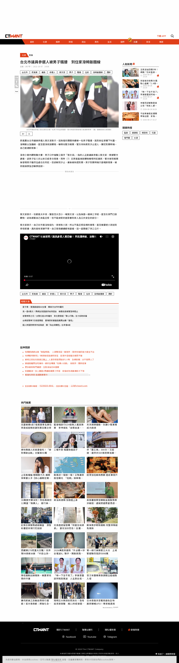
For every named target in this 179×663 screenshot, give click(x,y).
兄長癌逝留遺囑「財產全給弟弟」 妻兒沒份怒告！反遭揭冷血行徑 (69, 526)
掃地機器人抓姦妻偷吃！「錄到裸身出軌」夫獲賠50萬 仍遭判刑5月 (36, 451)
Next (16, 91)
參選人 (52, 72)
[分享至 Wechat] (17, 86)
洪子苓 (28, 66)
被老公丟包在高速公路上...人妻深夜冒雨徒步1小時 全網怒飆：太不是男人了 (59, 359)
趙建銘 (135, 132)
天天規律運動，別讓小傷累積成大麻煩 (102, 426)
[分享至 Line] (17, 78)
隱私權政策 (56, 659)
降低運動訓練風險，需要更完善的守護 (36, 577)
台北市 (25, 72)
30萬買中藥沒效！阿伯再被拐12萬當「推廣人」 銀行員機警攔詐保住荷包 (36, 501)
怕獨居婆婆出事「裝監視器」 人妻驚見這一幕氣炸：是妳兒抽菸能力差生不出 (59, 351)
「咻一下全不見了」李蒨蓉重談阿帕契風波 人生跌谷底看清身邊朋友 (69, 577)
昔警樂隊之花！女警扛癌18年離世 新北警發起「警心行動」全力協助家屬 (55, 315)
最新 (32, 42)
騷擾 (79, 72)
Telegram (112, 636)
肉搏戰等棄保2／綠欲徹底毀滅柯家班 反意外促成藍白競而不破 (53, 355)
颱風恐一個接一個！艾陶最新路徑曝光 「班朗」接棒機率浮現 (69, 476)
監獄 (126, 132)
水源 (136, 137)
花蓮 (154, 132)
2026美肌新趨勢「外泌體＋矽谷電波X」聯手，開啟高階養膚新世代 (69, 552)
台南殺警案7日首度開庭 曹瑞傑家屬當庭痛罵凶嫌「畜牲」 (48, 320)
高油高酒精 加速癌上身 (66, 499)
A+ (23, 133)
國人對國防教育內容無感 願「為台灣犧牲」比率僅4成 (46, 324)
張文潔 (62, 72)
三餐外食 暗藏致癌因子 (66, 449)
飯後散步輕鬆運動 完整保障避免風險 (102, 526)
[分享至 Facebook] (17, 82)
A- (29, 133)
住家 (87, 72)
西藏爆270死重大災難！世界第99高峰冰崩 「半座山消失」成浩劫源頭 (36, 552)
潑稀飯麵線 (98, 72)
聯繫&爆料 (87, 629)
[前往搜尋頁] (172, 36)
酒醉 (109, 72)
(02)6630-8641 (47, 385)
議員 (43, 72)
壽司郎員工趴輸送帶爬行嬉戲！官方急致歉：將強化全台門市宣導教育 (36, 602)
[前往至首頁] (14, 36)
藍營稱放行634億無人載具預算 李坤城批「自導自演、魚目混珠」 (69, 426)
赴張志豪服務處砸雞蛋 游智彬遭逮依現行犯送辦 (36, 526)
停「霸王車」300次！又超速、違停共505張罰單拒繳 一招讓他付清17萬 (101, 451)
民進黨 (35, 72)
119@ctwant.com (79, 385)
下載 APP (161, 36)
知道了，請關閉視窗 (166, 653)
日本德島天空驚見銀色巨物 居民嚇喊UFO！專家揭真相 (102, 602)
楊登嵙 (145, 132)
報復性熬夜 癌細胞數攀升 (36, 375)
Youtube (91, 636)
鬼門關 (127, 137)
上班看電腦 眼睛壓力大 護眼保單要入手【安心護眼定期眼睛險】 (36, 476)
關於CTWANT (63, 629)
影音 (148, 42)
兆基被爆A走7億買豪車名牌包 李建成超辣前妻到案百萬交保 (36, 426)
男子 (71, 72)
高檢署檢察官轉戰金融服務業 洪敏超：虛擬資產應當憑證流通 (102, 501)
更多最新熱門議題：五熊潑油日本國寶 (42, 367)
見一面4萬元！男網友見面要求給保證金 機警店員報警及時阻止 (50, 311)
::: (22, 45)
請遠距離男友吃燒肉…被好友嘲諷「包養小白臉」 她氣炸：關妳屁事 (55, 363)
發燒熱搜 (134, 629)
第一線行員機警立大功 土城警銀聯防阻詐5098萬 (102, 552)
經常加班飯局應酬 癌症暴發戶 (102, 474)
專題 (161, 42)
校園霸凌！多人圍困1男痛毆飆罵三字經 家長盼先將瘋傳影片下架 (54, 370)
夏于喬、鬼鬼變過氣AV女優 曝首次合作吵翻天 (43, 306)
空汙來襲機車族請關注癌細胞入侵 (102, 577)
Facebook (71, 636)
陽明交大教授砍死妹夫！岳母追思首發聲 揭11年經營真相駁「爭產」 (69, 602)
